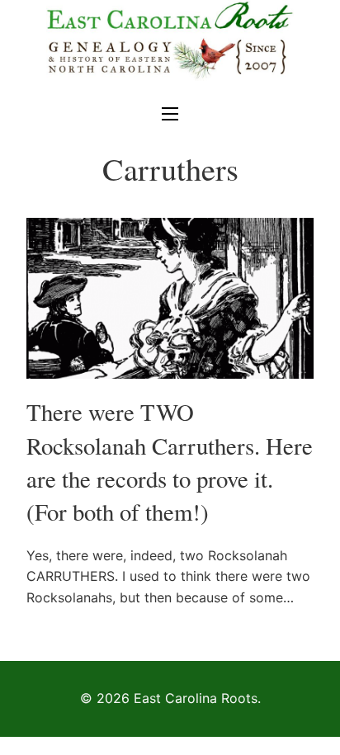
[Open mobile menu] (170, 113)
